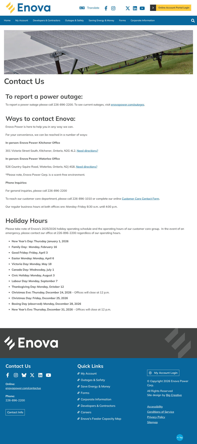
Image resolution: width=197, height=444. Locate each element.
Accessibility (155, 406)
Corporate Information (143, 20)
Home (7, 20)
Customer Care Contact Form (140, 198)
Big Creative (174, 395)
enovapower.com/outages (127, 104)
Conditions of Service (160, 412)
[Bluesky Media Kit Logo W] (24, 375)
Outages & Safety (74, 20)
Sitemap (152, 422)
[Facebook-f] (106, 8)
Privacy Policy (156, 417)
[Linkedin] (135, 8)
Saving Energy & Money (101, 20)
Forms (122, 20)
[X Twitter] (128, 8)
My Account (21, 20)
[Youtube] (142, 8)
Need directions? (87, 150)
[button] (193, 21)
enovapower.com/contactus (23, 388)
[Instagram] (113, 8)
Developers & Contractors (46, 20)
